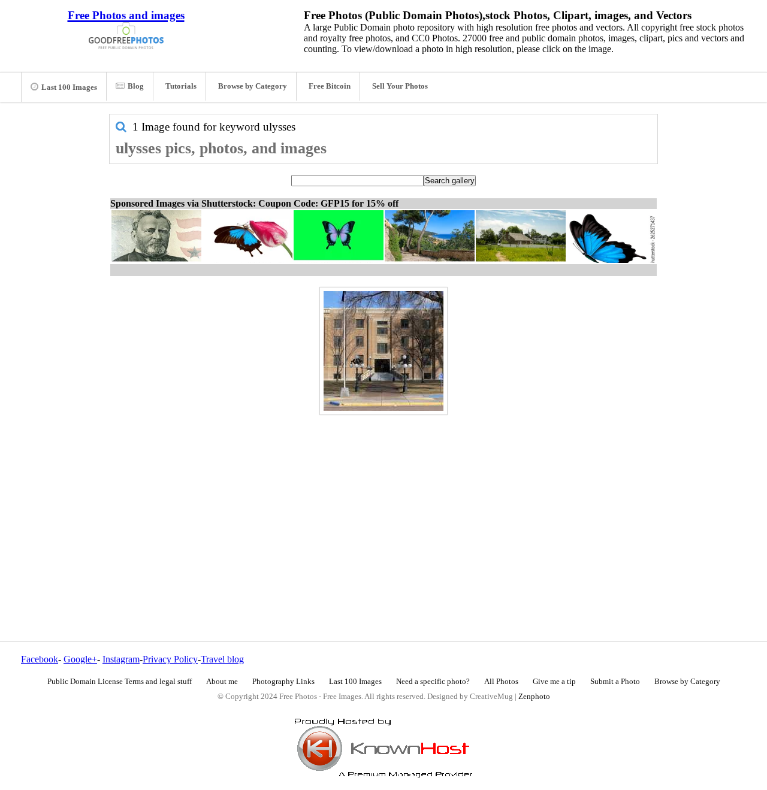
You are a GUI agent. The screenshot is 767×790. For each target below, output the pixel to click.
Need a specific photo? (433, 681)
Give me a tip (554, 681)
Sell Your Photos (400, 86)
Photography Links (283, 681)
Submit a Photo (615, 681)
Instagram (121, 659)
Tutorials (181, 86)
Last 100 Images (69, 87)
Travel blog (222, 659)
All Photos (501, 681)
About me (222, 681)
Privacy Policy (170, 659)
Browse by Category (252, 86)
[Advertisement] (383, 502)
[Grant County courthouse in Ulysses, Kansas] (383, 351)
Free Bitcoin (330, 86)
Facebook (39, 659)
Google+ (80, 659)
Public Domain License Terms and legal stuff (119, 681)
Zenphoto (534, 696)
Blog (136, 86)
